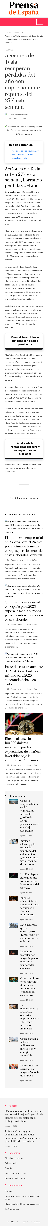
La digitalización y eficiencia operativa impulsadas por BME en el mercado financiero (29, 1017)
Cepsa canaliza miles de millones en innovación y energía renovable (29, 1047)
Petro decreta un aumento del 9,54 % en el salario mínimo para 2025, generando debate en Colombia (24, 675)
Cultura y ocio (11, 1163)
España (8, 1168)
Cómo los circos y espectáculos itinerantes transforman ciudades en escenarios (29, 987)
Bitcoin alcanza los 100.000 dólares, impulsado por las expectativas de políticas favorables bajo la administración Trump (23, 750)
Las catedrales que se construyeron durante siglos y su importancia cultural (29, 933)
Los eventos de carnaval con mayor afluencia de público (29, 1070)
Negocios (9, 50)
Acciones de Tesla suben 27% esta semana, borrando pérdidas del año (25, 154)
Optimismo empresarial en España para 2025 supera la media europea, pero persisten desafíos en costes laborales (24, 611)
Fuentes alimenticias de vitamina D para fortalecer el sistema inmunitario (29, 906)
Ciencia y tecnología (14, 1158)
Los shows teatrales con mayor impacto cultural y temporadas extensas (29, 960)
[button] (24, 331)
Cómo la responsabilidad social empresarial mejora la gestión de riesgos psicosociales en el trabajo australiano (29, 815)
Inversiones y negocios (15, 1173)
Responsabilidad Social (15, 1178)
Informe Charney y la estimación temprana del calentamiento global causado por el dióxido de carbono (29, 852)
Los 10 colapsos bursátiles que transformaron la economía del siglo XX (29, 881)
